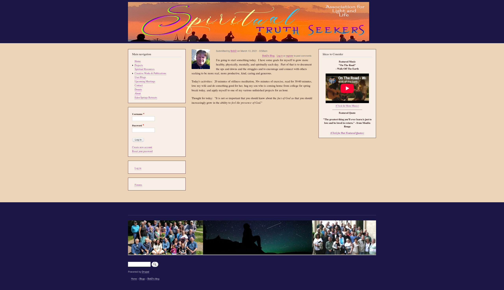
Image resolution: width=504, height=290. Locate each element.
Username (137, 114)
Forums (138, 184)
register (289, 55)
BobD (234, 50)
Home (138, 61)
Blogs (142, 278)
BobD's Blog (268, 55)
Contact (139, 85)
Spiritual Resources (145, 69)
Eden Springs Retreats (146, 97)
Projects (139, 65)
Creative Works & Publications (150, 73)
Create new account (142, 147)
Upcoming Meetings (145, 81)
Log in (280, 55)
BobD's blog (153, 278)
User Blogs (140, 77)
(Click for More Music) (347, 105)
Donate (138, 89)
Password (137, 125)
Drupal (145, 271)
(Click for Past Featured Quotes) (347, 133)
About (138, 93)
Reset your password (142, 151)
